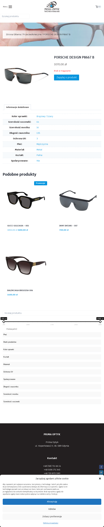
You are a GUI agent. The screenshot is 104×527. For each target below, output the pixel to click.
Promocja (11, 329)
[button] (100, 478)
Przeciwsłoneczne (32, 34)
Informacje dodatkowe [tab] (17, 107)
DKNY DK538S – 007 (68, 225)
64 (38, 121)
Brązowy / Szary (45, 116)
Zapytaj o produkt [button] (66, 77)
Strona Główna (13, 34)
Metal (39, 149)
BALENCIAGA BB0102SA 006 (20, 290)
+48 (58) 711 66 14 (52, 465)
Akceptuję (52, 501)
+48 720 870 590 (52, 473)
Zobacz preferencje (52, 516)
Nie (38, 160)
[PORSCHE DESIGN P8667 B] (26, 76)
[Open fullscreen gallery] (47, 97)
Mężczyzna (42, 144)
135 (38, 133)
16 (38, 127)
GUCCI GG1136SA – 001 (18, 225)
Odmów (52, 509)
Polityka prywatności (50, 523)
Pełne (39, 155)
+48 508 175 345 (52, 469)
